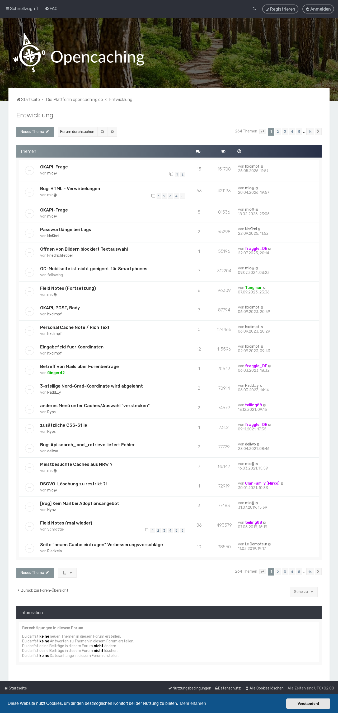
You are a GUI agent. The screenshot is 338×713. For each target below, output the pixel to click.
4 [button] (292, 132)
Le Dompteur (256, 544)
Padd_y (54, 392)
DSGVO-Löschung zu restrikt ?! (73, 483)
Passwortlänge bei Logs (65, 229)
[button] (262, 131)
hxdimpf (252, 166)
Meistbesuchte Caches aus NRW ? (76, 464)
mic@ (52, 173)
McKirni (53, 236)
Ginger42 (56, 373)
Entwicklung (34, 115)
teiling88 (253, 405)
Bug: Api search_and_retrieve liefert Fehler (87, 444)
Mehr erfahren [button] (193, 703)
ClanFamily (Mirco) (262, 483)
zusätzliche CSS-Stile (63, 425)
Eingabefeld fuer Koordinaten (72, 346)
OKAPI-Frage (54, 166)
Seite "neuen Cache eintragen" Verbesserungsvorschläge (101, 544)
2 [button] (278, 132)
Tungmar (253, 288)
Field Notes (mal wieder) (66, 523)
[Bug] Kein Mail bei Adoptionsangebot (79, 503)
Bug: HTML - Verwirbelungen (70, 188)
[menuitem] (51, 8)
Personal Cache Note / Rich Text (75, 327)
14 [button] (310, 132)
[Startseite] (78, 53)
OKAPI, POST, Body (60, 307)
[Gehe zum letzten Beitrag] (262, 166)
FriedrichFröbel (60, 255)
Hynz (51, 510)
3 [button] (285, 132)
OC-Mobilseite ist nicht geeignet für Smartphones (93, 268)
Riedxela (54, 551)
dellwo (52, 451)
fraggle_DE (256, 248)
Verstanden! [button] (308, 703)
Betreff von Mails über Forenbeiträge (79, 366)
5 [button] (299, 132)
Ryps (51, 412)
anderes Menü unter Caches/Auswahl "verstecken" (95, 405)
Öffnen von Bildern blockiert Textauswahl (84, 249)
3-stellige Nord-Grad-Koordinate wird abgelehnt (91, 386)
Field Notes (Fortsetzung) (68, 288)
